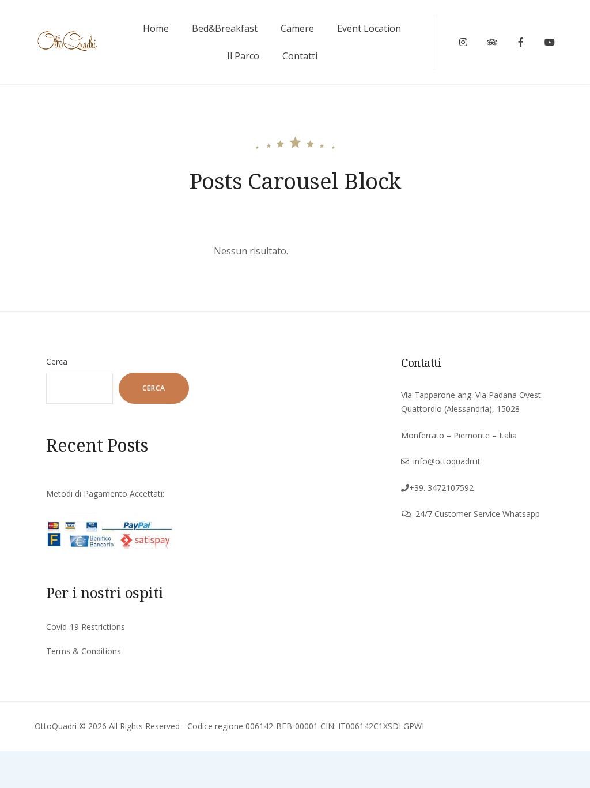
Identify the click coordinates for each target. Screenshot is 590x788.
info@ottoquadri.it (447, 461)
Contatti (299, 56)
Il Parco (243, 56)
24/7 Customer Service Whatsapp (477, 513)
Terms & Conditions (83, 651)
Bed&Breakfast (225, 28)
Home (156, 28)
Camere (297, 28)
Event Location (369, 28)
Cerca (56, 361)
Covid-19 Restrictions (85, 626)
